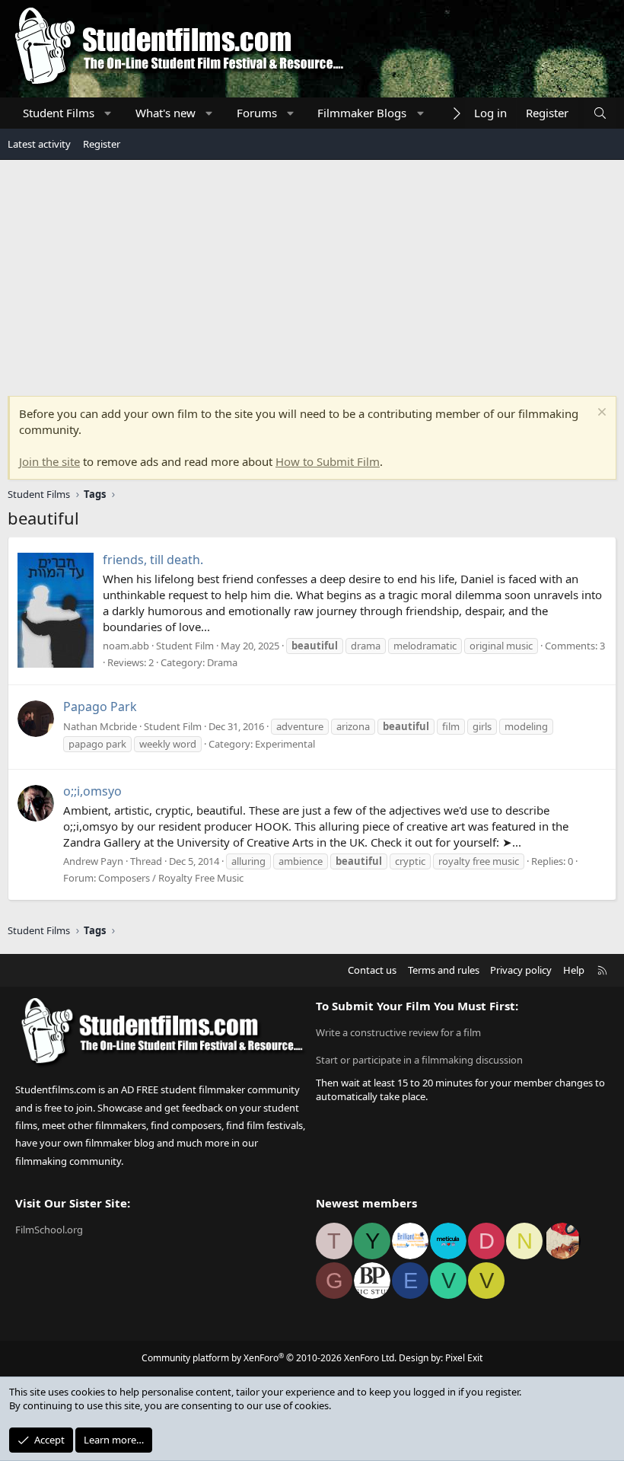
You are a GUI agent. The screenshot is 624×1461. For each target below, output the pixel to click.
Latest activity (39, 144)
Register (101, 144)
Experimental (285, 744)
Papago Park (100, 706)
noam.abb (126, 645)
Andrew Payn (93, 861)
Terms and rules (443, 970)
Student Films (58, 112)
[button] (108, 113)
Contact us (372, 970)
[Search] (600, 113)
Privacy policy (521, 970)
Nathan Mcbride (100, 726)
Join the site (49, 461)
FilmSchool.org (49, 1229)
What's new (165, 112)
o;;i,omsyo (92, 791)
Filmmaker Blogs (361, 112)
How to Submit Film (327, 461)
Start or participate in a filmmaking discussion (419, 1060)
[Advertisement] (312, 274)
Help (573, 970)
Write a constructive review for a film (398, 1032)
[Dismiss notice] (600, 414)
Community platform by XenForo (269, 1357)
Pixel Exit (463, 1357)
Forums (257, 112)
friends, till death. (153, 559)
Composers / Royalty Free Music (171, 878)
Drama (222, 662)
